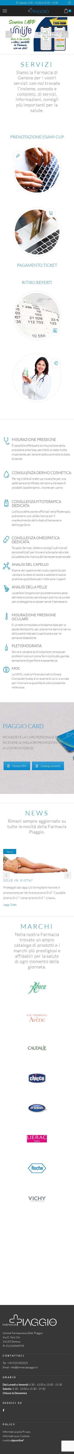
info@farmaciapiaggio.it (24, 1367)
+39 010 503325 (17, 1363)
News (9, 851)
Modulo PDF (19, 765)
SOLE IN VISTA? (18, 880)
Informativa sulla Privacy (17, 1431)
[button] (6, 875)
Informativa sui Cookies (16, 1436)
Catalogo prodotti (50, 765)
